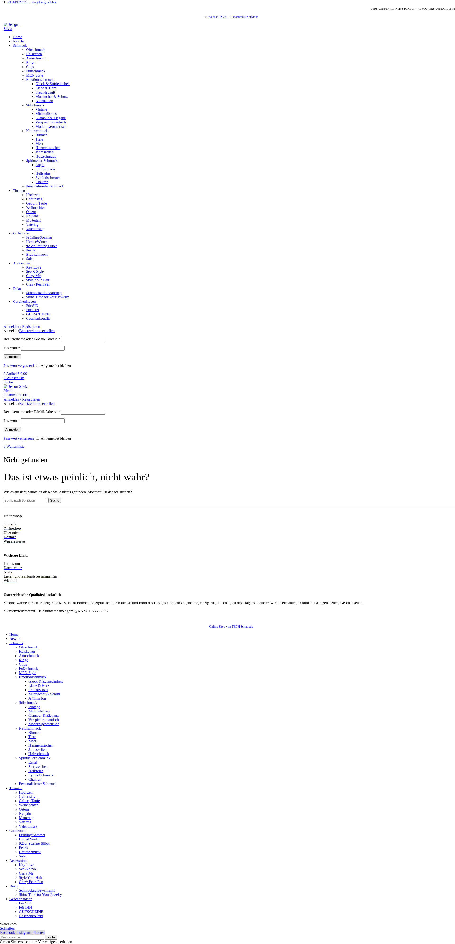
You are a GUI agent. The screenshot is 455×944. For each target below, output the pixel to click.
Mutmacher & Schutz (52, 97)
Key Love (33, 267)
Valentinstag (35, 229)
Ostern (31, 212)
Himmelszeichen (48, 148)
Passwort (12, 348)
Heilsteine (43, 173)
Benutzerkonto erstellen (37, 331)
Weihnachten (36, 207)
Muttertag (33, 220)
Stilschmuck (35, 105)
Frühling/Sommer (39, 237)
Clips (30, 67)
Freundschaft (45, 92)
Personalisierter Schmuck (45, 186)
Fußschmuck (35, 71)
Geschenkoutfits (38, 318)
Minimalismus (46, 114)
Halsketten (34, 54)
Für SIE (32, 306)
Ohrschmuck (35, 50)
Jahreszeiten (45, 152)
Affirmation (44, 101)
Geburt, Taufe (36, 203)
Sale (29, 259)
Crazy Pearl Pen (38, 284)
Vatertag (32, 225)
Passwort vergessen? (19, 366)
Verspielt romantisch (51, 122)
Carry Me (33, 276)
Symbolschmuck (48, 178)
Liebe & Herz (46, 88)
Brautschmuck (37, 254)
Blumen (41, 135)
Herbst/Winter (36, 242)
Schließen (7, 928)
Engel (40, 165)
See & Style (35, 271)
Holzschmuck (46, 156)
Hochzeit (33, 195)
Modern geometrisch (51, 126)
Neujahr (32, 216)
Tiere (39, 139)
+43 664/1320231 (17, 2)
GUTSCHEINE (38, 314)
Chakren (42, 182)
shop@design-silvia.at (44, 2)
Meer (39, 143)
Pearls (30, 250)
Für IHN (32, 310)
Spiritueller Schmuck (41, 161)
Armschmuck (36, 58)
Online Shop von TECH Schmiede (231, 626)
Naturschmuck (37, 131)
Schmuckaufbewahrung (44, 293)
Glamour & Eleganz (51, 118)
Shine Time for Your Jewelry (47, 297)
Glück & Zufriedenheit (53, 84)
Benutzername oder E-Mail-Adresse (32, 339)
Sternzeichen (45, 169)
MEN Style (34, 75)
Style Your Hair (37, 280)
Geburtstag (34, 199)
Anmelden (12, 357)
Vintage (41, 109)
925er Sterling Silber (41, 246)
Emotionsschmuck (40, 80)
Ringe (30, 62)
